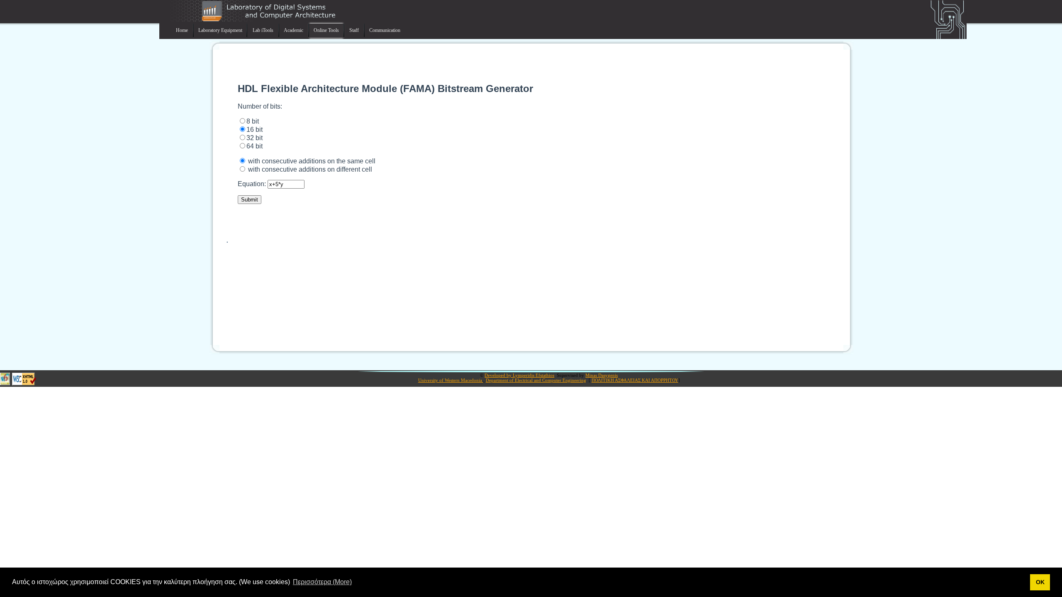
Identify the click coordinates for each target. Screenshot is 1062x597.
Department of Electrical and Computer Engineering (536, 380)
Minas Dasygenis (601, 375)
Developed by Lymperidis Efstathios (519, 375)
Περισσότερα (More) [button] (322, 581)
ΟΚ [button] (1040, 582)
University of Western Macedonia (450, 380)
